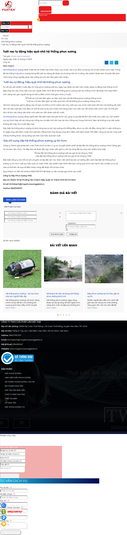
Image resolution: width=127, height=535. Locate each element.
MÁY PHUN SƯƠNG (13, 373)
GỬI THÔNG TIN (10, 476)
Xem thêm (11, 308)
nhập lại (73, 234)
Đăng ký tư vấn (12, 532)
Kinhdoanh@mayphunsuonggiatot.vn (24, 340)
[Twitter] (111, 63)
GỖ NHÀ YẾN (10, 403)
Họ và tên (6, 487)
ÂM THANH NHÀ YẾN (13, 386)
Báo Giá (5, 23)
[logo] (8, 11)
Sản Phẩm (6, 369)
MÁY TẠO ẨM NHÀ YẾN (14, 390)
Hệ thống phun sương (13, 70)
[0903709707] (3, 511)
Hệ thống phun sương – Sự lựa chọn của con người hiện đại (22, 294)
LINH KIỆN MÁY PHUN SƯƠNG (17, 377)
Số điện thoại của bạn (11, 507)
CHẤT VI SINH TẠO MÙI (14, 394)
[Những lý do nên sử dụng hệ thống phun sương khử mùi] (63, 269)
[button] (40, 20)
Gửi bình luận (56, 234)
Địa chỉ (4, 501)
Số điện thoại (7, 494)
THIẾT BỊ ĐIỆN (10, 398)
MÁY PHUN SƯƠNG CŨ (14, 407)
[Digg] (116, 63)
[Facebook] (106, 63)
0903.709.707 (15, 335)
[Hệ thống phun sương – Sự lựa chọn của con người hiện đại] (22, 269)
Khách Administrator (20, 56)
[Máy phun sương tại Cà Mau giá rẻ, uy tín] (104, 269)
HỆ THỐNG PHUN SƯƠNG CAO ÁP (19, 382)
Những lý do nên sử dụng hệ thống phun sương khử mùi (63, 294)
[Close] (0, 438)
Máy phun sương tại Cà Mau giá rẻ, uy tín (103, 294)
